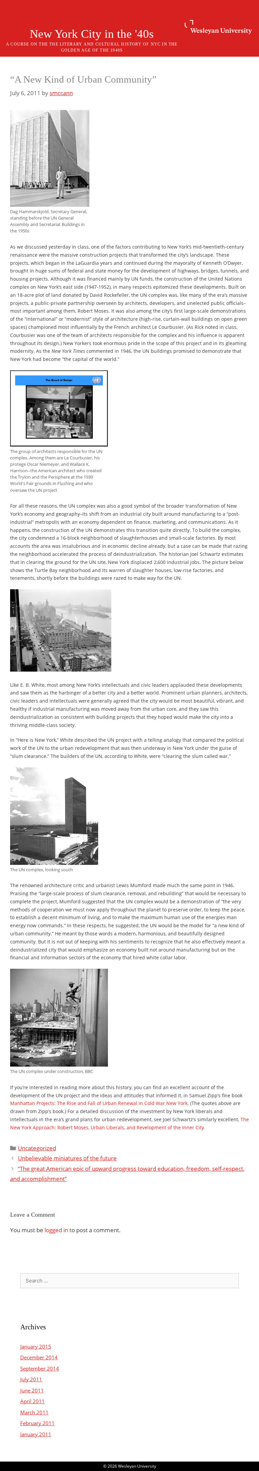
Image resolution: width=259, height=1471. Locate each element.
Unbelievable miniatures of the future (67, 1158)
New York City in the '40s (92, 33)
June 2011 (32, 1390)
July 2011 (31, 1379)
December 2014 (39, 1357)
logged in (56, 1230)
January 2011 (35, 1434)
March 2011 (34, 1412)
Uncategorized (37, 1148)
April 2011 (32, 1401)
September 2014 (39, 1368)
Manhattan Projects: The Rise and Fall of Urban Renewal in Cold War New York (99, 1103)
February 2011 (37, 1423)
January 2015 (35, 1346)
